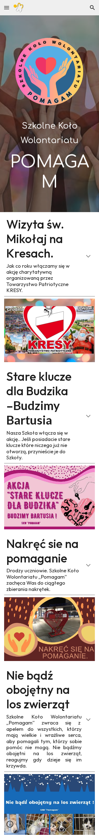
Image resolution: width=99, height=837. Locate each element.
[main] (49, 155)
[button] (6, 7)
